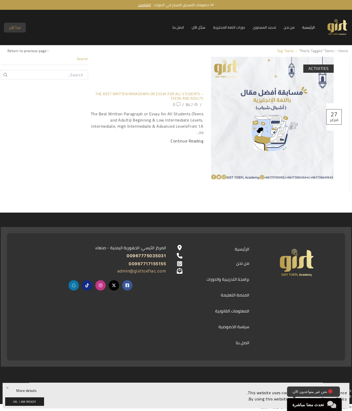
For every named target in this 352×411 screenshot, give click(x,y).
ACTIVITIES (318, 68)
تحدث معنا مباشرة (308, 404)
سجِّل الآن (198, 27)
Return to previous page (27, 51)
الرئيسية (308, 27)
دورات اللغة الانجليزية (229, 27)
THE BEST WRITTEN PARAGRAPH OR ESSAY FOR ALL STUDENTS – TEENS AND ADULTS (149, 96)
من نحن (289, 27)
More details (26, 390)
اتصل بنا (178, 27)
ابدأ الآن (15, 27)
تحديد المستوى (264, 27)
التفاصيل (144, 5)
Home (343, 51)
